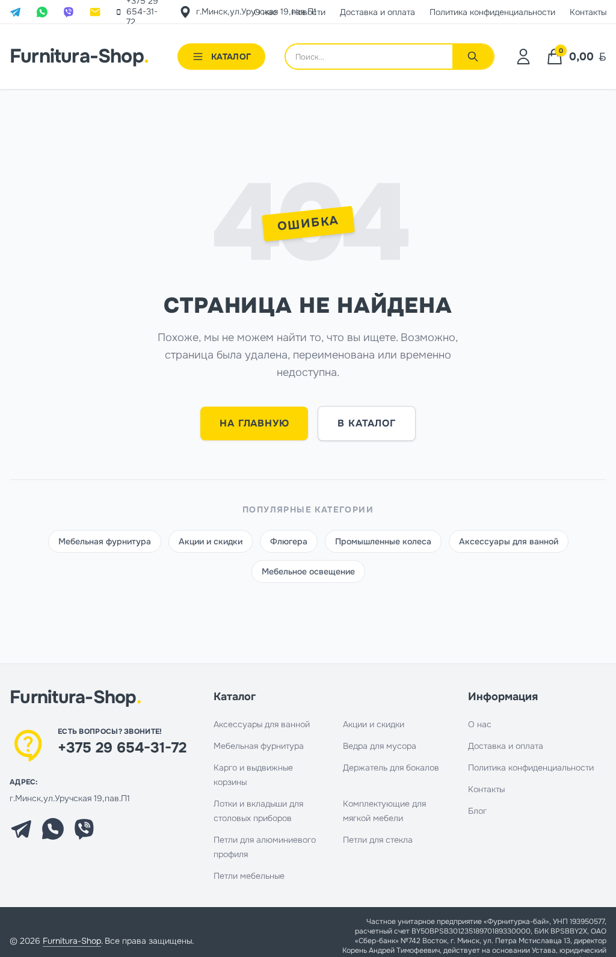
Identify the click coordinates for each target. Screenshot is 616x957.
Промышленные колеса (383, 541)
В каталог (366, 423)
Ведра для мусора (379, 745)
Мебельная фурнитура (104, 541)
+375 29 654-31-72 (122, 748)
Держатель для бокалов (391, 767)
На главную (254, 423)
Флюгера (288, 541)
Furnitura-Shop (79, 56)
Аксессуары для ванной (508, 541)
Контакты (486, 789)
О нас (479, 724)
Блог (477, 810)
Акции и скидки (210, 541)
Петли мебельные (249, 875)
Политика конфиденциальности (531, 767)
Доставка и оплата (505, 745)
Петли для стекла (378, 839)
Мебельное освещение (308, 571)
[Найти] (472, 57)
